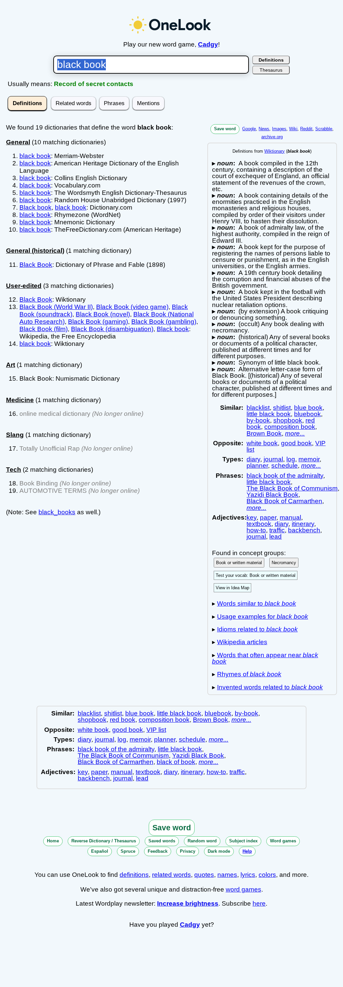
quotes (204, 874)
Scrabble (323, 128)
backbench (304, 530)
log (290, 459)
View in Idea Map (232, 587)
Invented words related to (270, 687)
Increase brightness (187, 903)
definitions (134, 874)
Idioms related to (257, 629)
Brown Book (264, 433)
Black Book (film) (43, 328)
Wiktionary (274, 151)
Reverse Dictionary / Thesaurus (103, 840)
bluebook (307, 413)
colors (267, 874)
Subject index (243, 840)
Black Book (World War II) (56, 306)
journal (273, 459)
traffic (277, 530)
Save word (225, 128)
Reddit (306, 128)
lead (275, 536)
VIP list (156, 729)
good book (296, 443)
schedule (284, 465)
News (264, 128)
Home (53, 840)
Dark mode (219, 851)
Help (247, 851)
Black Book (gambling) (163, 321)
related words (171, 874)
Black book (35, 207)
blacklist (258, 407)
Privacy (187, 851)
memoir (309, 459)
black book (35, 155)
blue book (308, 407)
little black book (269, 413)
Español (99, 851)
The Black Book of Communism (292, 488)
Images (279, 128)
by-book (258, 420)
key (252, 517)
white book (262, 443)
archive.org (272, 136)
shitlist (282, 407)
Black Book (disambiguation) (112, 328)
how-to (256, 530)
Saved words (161, 840)
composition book (289, 426)
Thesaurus (271, 70)
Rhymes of (249, 674)
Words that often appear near (265, 658)
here (259, 903)
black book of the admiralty (285, 475)
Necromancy (284, 562)
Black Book (35, 264)
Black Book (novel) (103, 314)
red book (122, 719)
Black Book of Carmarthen (284, 501)
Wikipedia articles (242, 642)
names (227, 874)
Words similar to (256, 603)
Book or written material (239, 562)
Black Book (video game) (132, 306)
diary (253, 459)
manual (290, 517)
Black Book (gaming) (98, 321)
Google (249, 128)
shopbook (287, 420)
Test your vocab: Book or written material (255, 575)
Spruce (128, 851)
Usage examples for (262, 616)
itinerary (303, 523)
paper (268, 517)
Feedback (157, 851)
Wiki (293, 128)
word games (243, 889)
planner (257, 465)
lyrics (248, 874)
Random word (202, 840)
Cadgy (208, 44)
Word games (283, 840)
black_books (57, 512)
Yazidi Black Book (272, 494)
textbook (259, 523)
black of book (176, 761)
